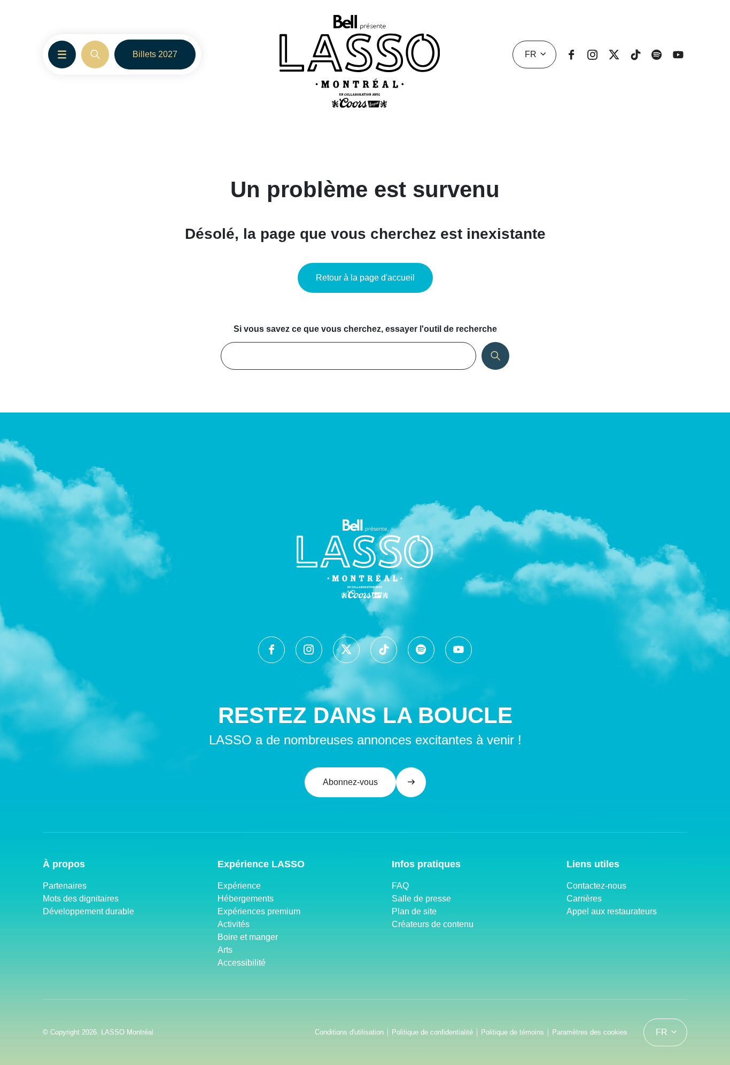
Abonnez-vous (350, 782)
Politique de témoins (512, 1032)
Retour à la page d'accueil (365, 277)
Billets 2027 (155, 54)
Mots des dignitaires (81, 898)
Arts (225, 949)
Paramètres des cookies (589, 1032)
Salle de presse (421, 898)
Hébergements (246, 898)
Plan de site (414, 911)
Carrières (584, 898)
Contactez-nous (596, 885)
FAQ (400, 885)
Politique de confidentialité (432, 1032)
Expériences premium (259, 911)
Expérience (239, 885)
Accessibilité (242, 962)
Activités (234, 924)
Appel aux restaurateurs (611, 911)
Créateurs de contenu (434, 924)
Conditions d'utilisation (349, 1032)
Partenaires (65, 885)
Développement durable (88, 911)
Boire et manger (248, 937)
